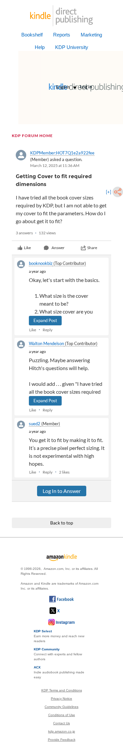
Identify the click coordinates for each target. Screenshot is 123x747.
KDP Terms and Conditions (61, 690)
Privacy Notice (61, 698)
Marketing (91, 34)
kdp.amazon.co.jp (61, 731)
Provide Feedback (61, 739)
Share (92, 247)
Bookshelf (32, 34)
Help (40, 47)
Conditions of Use (61, 715)
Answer (58, 247)
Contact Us (61, 723)
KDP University (71, 47)
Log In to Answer (62, 491)
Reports (61, 34)
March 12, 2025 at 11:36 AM (54, 165)
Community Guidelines (61, 707)
